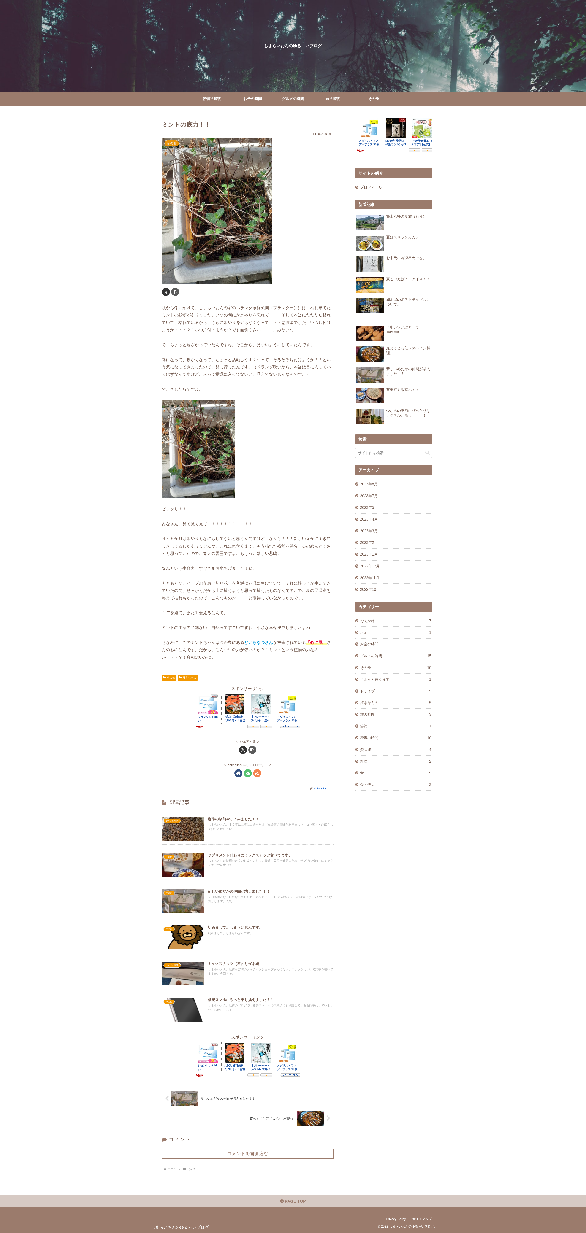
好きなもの (189, 677)
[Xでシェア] (166, 292)
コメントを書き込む (247, 1153)
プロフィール (371, 187)
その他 (171, 677)
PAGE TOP (295, 1201)
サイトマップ (422, 1219)
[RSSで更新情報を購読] (257, 773)
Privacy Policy (396, 1219)
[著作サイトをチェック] (238, 773)
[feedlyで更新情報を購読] (248, 773)
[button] (175, 292)
